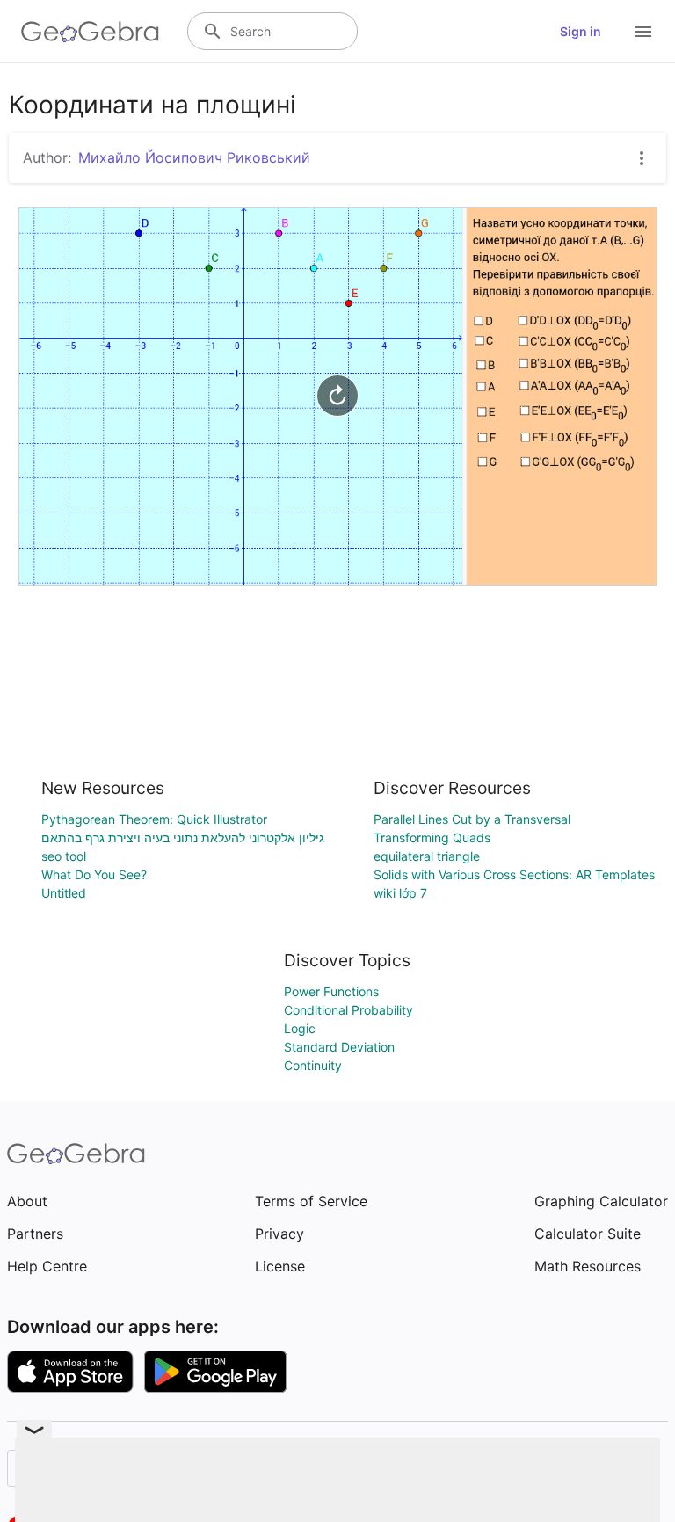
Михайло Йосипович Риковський (194, 157)
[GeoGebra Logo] (90, 31)
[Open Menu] (643, 31)
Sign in (580, 31)
